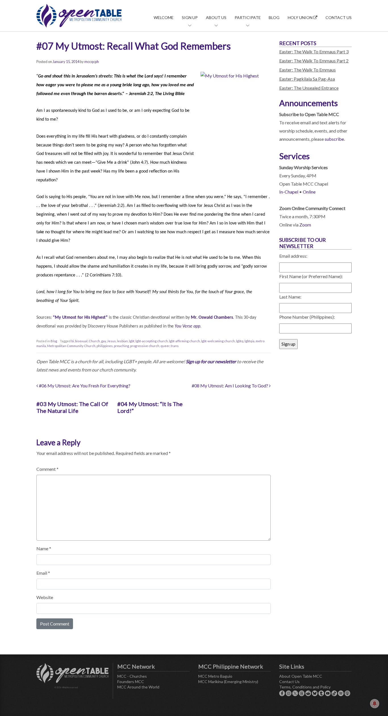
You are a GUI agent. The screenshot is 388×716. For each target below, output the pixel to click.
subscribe (334, 139)
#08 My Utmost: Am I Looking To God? (230, 385)
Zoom (305, 224)
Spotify (341, 693)
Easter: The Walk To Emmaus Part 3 (314, 51)
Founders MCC (130, 681)
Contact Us (339, 17)
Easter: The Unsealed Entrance (309, 88)
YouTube (328, 693)
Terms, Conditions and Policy (305, 686)
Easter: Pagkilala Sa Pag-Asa (307, 78)
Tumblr (321, 693)
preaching (121, 346)
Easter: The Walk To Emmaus (307, 69)
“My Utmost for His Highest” (80, 317)
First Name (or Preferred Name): (311, 276)
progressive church (144, 346)
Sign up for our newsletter (211, 361)
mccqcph (91, 61)
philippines (105, 346)
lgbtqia (250, 341)
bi (72, 341)
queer (165, 346)
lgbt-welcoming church (218, 341)
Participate (248, 17)
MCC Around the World (138, 686)
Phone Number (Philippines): (307, 317)
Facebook (282, 693)
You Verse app (187, 326)
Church (94, 341)
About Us (216, 17)
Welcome (164, 17)
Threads (301, 693)
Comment (47, 469)
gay (103, 341)
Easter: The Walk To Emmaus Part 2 (314, 60)
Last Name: (290, 296)
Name (43, 548)
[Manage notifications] (374, 703)
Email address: (293, 256)
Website (44, 597)
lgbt (131, 341)
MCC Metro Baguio (215, 676)
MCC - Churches (132, 676)
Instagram (288, 693)
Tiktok (334, 693)
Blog (274, 17)
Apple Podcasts (347, 693)
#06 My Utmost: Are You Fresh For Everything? (84, 385)
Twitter (295, 693)
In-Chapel (288, 191)
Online (309, 191)
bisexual (81, 341)
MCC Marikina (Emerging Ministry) (228, 681)
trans (175, 346)
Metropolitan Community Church (71, 346)
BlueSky (315, 693)
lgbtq (239, 341)
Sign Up (190, 17)
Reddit (308, 693)
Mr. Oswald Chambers (212, 317)
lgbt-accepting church (151, 341)
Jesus (111, 341)
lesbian (122, 341)
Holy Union (300, 17)
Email (43, 573)
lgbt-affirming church (184, 341)
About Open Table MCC (300, 676)
